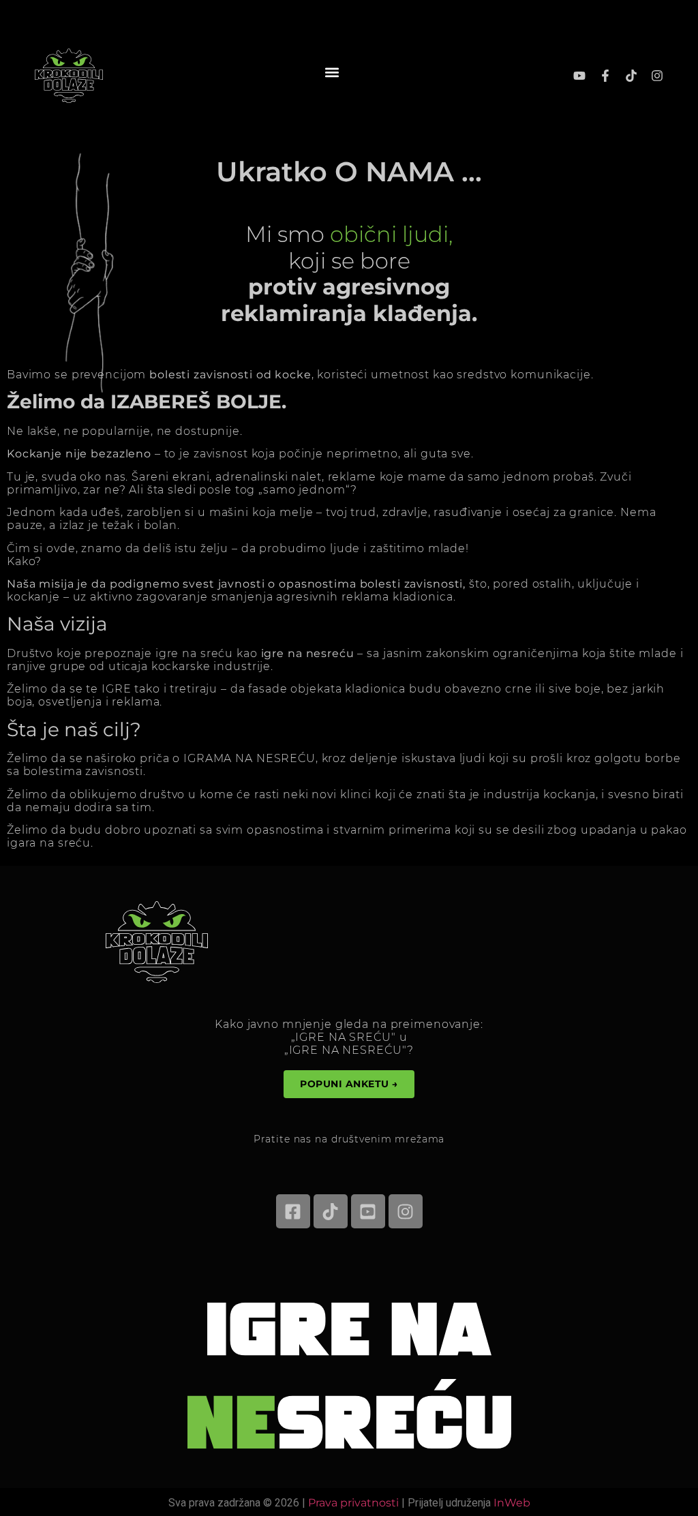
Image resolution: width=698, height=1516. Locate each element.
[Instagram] (657, 76)
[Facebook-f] (605, 76)
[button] (332, 72)
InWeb (512, 1502)
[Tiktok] (631, 76)
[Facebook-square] (293, 1211)
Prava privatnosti (353, 1502)
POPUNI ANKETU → (349, 1084)
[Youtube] (579, 76)
